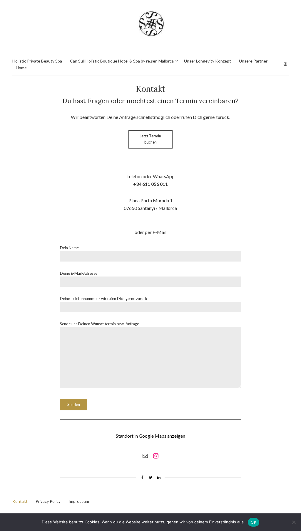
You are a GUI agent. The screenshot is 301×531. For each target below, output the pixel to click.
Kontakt (20, 501)
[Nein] (294, 522)
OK (253, 522)
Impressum (78, 501)
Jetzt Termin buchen (150, 139)
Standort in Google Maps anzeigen (150, 436)
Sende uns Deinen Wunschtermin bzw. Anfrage (99, 323)
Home (21, 67)
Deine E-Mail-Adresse (78, 273)
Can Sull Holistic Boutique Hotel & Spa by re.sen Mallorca (122, 60)
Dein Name (69, 247)
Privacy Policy (48, 501)
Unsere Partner (253, 60)
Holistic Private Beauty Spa (37, 60)
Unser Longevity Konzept (207, 60)
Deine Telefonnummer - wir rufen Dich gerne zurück (103, 298)
